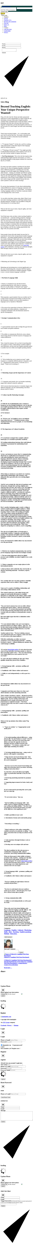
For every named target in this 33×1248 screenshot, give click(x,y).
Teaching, (16, 932)
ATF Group (6, 1022)
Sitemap (16, 1025)
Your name (4, 1064)
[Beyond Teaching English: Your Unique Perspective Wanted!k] (16, 977)
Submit (21, 952)
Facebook (3, 1025)
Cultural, (21, 930)
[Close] (3, 990)
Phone (3, 47)
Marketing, (28, 930)
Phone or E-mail (5, 1066)
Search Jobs (4, 11)
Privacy (6, 32)
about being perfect (13, 649)
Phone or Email (5, 1040)
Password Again (5, 1070)
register (3, 1079)
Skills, (6, 932)
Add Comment (8, 937)
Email (3, 45)
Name (3, 44)
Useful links (7, 31)
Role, (10, 932)
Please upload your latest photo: (10, 992)
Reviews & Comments (10, 21)
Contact (6, 28)
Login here (19, 1063)
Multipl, (6, 933)
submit (3, 996)
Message (3, 1110)
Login (5, 15)
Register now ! (16, 1048)
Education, (13, 933)
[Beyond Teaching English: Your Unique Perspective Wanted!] (16, 975)
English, (14, 930)
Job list (6, 18)
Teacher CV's (7, 20)
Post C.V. (6, 24)
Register (6, 17)
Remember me (12, 1045)
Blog (5, 26)
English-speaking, (25, 932)
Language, (7, 930)
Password (3, 1042)
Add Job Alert (8, 29)
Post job (3, 13)
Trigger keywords (16, 1201)
